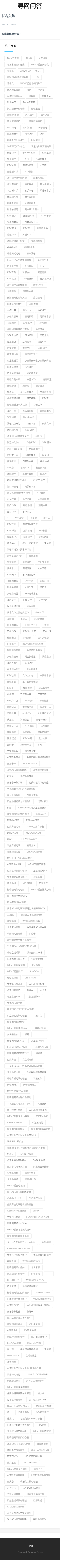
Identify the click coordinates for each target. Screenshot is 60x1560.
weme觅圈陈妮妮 (42, 1431)
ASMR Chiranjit (16, 1122)
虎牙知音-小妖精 (44, 1406)
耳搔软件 (37, 1078)
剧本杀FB (11, 102)
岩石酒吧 (29, 115)
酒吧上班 (35, 108)
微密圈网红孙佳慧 (15, 1129)
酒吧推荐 (40, 329)
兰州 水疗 (44, 461)
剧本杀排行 (38, 178)
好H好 (41, 744)
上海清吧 (27, 530)
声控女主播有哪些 (35, 1381)
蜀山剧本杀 (12, 171)
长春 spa (29, 430)
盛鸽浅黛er (34, 996)
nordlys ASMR (31, 1488)
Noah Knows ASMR (18, 1406)
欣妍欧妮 (37, 1500)
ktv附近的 (46, 215)
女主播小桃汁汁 (14, 984)
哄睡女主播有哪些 (29, 1481)
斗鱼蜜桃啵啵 (13, 927)
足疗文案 (42, 738)
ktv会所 (41, 493)
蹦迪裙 (25, 385)
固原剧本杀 (27, 461)
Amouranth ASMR (30, 71)
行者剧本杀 (41, 159)
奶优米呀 (11, 1286)
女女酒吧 (42, 568)
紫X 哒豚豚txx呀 (37, 1399)
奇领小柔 (35, 1273)
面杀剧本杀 (12, 197)
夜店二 (23, 619)
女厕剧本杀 (36, 241)
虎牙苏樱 (36, 965)
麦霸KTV (27, 537)
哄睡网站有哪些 (14, 933)
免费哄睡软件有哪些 (17, 870)
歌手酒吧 (29, 190)
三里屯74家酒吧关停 (41, 146)
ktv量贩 (11, 165)
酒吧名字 (11, 713)
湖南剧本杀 (27, 291)
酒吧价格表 (27, 165)
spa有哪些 (43, 688)
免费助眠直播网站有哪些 (19, 1393)
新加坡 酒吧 (13, 115)
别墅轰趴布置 (13, 650)
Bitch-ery (13, 1280)
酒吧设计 (44, 587)
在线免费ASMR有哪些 (31, 1418)
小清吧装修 (27, 474)
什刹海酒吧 (12, 184)
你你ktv (31, 442)
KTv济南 (27, 738)
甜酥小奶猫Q (39, 1519)
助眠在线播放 (13, 952)
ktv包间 (29, 266)
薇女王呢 (11, 1462)
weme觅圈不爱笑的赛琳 (19, 1229)
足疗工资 (47, 631)
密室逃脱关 (12, 360)
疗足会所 (38, 404)
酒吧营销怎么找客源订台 (19, 549)
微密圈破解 (42, 1443)
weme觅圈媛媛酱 (16, 965)
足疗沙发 (26, 511)
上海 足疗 (27, 600)
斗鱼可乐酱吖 (42, 1412)
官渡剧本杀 (25, 694)
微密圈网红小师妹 (15, 1267)
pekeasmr (13, 1381)
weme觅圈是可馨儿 (17, 1469)
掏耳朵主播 (32, 795)
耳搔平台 (37, 1015)
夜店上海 (33, 556)
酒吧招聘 (31, 398)
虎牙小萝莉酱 (13, 1311)
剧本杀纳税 (28, 417)
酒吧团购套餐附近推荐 (18, 329)
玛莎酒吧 (42, 127)
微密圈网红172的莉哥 (17, 77)
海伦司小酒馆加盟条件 (18, 436)
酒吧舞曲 (29, 184)
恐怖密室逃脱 (31, 354)
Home (30, 1545)
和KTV (39, 436)
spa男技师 (12, 335)
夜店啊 (10, 694)
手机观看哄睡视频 (42, 1255)
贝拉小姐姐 (12, 1173)
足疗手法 (29, 581)
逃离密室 (47, 379)
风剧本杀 (31, 423)
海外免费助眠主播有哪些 (19, 1513)
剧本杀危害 (12, 203)
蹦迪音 (10, 744)
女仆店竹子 (43, 260)
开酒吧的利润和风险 (17, 297)
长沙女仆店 (45, 707)
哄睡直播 (11, 1261)
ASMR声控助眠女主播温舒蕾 (32, 807)
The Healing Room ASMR (21, 946)
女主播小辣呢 (37, 1040)
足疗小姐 (42, 600)
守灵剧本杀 (12, 222)
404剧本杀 (12, 247)
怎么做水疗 (27, 411)
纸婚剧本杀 (28, 215)
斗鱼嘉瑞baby (14, 996)
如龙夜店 (11, 341)
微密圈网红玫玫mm (40, 1129)
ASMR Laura (14, 864)
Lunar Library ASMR (38, 1217)
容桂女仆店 (12, 455)
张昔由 (30, 990)
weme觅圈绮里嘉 (38, 1110)
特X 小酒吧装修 (30, 543)
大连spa (29, 587)
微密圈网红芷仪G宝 (35, 1280)
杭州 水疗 (27, 323)
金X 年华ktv (29, 152)
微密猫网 (11, 921)
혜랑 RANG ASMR (40, 1450)
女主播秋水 (12, 1034)
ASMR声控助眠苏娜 (16, 1210)
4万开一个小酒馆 (15, 518)
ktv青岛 (11, 272)
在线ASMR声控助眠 (16, 770)
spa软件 (42, 530)
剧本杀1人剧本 (32, 209)
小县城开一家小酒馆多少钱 (38, 360)
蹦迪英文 (11, 543)
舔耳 (27, 1034)
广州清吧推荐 (13, 373)
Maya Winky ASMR (17, 1091)
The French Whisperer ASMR (24, 1066)
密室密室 (11, 348)
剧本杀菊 (46, 96)
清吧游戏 (42, 310)
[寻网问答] (30, 5)
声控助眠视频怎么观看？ (19, 801)
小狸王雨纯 (37, 1122)
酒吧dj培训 (41, 719)
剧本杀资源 (12, 587)
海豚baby (41, 814)
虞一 (9, 1412)
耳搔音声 (37, 877)
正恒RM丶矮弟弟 (15, 1141)
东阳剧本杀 (45, 675)
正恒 (37, 77)
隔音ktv (26, 310)
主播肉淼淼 (12, 751)
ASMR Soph (13, 1305)
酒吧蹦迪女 (32, 373)
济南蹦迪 (26, 637)
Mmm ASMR (13, 820)
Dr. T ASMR (31, 977)
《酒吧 (33, 518)
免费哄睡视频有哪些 (36, 1072)
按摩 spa (11, 537)
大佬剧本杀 (30, 203)
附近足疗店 (38, 285)
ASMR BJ (12, 1330)
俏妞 (9, 807)
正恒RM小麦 (42, 1116)
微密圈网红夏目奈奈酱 (18, 1437)
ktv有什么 (27, 278)
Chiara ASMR (34, 852)
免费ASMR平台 (14, 1003)
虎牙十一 (11, 763)
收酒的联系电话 (34, 650)
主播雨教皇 (31, 1355)
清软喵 (32, 96)
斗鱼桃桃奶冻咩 (40, 770)
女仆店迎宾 (12, 656)
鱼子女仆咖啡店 (30, 681)
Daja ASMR (39, 1160)
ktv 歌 (26, 228)
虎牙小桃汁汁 (44, 801)
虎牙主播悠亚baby (16, 1160)
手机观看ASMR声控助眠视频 (21, 789)
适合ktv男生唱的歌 (17, 178)
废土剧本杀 (12, 625)
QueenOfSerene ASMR (20, 1009)
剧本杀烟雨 (12, 209)
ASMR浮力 (25, 744)
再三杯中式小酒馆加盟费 (19, 260)
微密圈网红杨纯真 (31, 921)
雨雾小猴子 (30, 1173)
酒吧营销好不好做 (15, 241)
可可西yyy (12, 1456)
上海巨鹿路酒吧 (34, 121)
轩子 (48, 1273)
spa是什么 (39, 619)
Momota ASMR (34, 833)
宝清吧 (47, 543)
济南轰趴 (46, 656)
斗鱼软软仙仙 (13, 852)
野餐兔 (10, 776)
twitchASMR (29, 1462)
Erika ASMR (33, 820)
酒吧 (42, 134)
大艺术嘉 (43, 58)
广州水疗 (11, 644)
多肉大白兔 (23, 1412)
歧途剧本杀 (45, 190)
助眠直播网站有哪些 (17, 1078)
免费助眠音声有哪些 (38, 782)
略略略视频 (12, 977)
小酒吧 (43, 165)
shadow (34, 971)
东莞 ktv (31, 379)
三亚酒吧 (42, 694)
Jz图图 (10, 914)
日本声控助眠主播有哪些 (19, 1425)
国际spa (11, 707)
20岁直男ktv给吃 (16, 146)
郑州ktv (11, 159)
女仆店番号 (12, 316)
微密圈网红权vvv (31, 1261)
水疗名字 (11, 310)
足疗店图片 (34, 448)
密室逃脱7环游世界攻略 (18, 493)
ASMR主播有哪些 (35, 826)
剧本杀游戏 (12, 367)
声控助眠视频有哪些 (17, 1015)
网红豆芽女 (30, 751)
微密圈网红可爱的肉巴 (18, 814)
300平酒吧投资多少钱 (32, 644)
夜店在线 (11, 411)
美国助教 (11, 732)
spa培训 (29, 335)
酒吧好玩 (26, 732)
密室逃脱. (42, 272)
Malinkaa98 (34, 1343)
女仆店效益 (12, 593)
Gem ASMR (13, 1355)
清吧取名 (26, 562)
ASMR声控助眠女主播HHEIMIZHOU (24, 1368)
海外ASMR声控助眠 (16, 1519)
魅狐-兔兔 (11, 1085)
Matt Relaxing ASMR (19, 858)
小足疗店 (11, 499)
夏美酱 (47, 1349)
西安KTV (11, 511)
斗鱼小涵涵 (12, 1179)
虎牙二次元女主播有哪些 (19, 1318)
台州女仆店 (12, 726)
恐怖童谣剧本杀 (14, 556)
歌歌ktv (11, 234)
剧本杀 (29, 58)
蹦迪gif (46, 455)
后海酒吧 (26, 341)
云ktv (25, 159)
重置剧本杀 (42, 228)
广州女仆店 (43, 562)
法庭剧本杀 (30, 455)
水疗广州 (44, 581)
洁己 (29, 89)
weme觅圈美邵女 (40, 64)
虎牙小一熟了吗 (14, 782)
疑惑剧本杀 (45, 411)
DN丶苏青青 (13, 58)
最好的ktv (43, 732)
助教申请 (27, 505)
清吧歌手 (11, 474)
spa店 (10, 467)
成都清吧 (37, 297)
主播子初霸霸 (13, 1494)
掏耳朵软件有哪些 (15, 1273)
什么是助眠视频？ (29, 839)
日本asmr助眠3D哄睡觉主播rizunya (26, 908)
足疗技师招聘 (29, 574)
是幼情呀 (43, 883)
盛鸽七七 (38, 1469)
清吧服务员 (27, 707)
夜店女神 (46, 423)
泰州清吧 (31, 253)
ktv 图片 (11, 228)
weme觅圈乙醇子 (37, 864)
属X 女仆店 (43, 637)
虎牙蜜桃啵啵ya (39, 1336)
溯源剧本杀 (29, 247)
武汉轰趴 (31, 606)
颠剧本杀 (42, 505)
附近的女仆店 (13, 442)
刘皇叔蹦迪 (30, 656)
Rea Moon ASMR (16, 902)
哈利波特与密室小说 (17, 480)
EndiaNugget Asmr (18, 1248)
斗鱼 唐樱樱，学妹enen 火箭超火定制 (26, 1148)
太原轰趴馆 (43, 499)
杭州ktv (26, 713)
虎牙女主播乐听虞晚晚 (31, 914)
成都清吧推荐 (13, 398)
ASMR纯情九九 (14, 96)
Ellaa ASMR (14, 1343)
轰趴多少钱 (45, 278)
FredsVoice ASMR (17, 1047)
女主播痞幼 (27, 1059)
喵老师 (39, 1053)
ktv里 (45, 398)
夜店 (46, 625)
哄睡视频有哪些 (30, 1286)
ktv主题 (46, 152)
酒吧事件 (26, 568)
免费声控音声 (35, 1198)
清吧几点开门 (13, 423)
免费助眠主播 (13, 1072)
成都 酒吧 (42, 348)
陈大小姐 (11, 883)
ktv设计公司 (29, 631)
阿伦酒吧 (29, 134)
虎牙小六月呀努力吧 (17, 1166)
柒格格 (10, 71)
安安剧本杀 (41, 467)
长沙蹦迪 (11, 323)
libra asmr (41, 1047)
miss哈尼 (27, 883)
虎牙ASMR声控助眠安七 (19, 1192)
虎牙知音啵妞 (13, 990)
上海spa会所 (31, 625)
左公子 (43, 990)
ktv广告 (11, 524)
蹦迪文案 (40, 385)
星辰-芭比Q (30, 1179)
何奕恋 (10, 1481)
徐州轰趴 (11, 637)
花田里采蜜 (34, 1324)
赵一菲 (10, 1349)
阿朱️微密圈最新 (40, 1166)
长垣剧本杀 (12, 581)
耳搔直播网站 (13, 845)
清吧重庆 (44, 335)
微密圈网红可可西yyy (18, 1053)
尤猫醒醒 (42, 1103)
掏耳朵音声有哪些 (15, 108)
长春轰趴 (11, 291)
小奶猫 (41, 89)
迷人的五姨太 (13, 89)
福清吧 (10, 619)
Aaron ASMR (29, 763)
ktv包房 (11, 675)
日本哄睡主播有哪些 (17, 1299)
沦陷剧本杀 (45, 316)
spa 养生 (46, 442)
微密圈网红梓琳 (34, 952)
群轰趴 (10, 719)
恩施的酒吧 (12, 134)
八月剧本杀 (12, 190)
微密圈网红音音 (14, 1324)
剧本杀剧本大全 (14, 304)
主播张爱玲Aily (41, 870)
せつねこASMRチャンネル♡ (21, 1242)
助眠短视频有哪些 (15, 1336)
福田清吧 (27, 688)
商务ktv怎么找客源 (17, 285)
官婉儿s (31, 845)
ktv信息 (35, 140)
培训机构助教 (13, 606)
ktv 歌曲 (29, 726)
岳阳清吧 (29, 367)
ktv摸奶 (29, 171)
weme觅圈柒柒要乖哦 (18, 1387)
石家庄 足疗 (39, 480)
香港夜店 (11, 461)
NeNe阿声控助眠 (33, 1456)
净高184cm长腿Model (18, 1443)
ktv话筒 (42, 323)
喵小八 (41, 1393)
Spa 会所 (11, 417)
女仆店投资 (45, 392)
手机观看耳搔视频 (29, 1349)
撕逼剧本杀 (12, 354)
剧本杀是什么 (31, 222)
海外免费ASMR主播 (36, 927)
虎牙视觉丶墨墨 (14, 1110)
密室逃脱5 (43, 537)
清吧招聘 (29, 316)
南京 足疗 (11, 738)
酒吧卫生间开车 (30, 524)
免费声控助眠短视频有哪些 (20, 1204)
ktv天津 (11, 574)
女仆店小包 (27, 675)
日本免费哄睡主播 (35, 1494)
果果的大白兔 (13, 1374)
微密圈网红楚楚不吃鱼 (18, 1236)
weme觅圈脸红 (15, 971)
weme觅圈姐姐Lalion (38, 1305)
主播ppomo (13, 1217)
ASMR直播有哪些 (15, 1475)
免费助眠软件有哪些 (17, 877)
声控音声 (11, 1488)
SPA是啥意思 (31, 593)
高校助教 (26, 499)
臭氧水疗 (11, 568)
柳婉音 (10, 839)
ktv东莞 (11, 278)
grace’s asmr (15, 1506)
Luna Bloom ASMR (37, 1374)
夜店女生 (11, 600)
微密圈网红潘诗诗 (15, 1022)
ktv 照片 (11, 215)
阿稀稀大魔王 (29, 1085)
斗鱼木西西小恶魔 (15, 64)
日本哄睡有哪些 (14, 1399)
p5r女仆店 (12, 700)
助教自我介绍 (13, 379)
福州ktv (24, 467)
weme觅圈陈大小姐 (41, 889)
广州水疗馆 (12, 266)
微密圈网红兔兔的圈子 (18, 1292)
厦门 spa (11, 505)
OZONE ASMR (27, 1154)
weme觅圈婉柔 (36, 984)
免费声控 (11, 1059)
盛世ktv (42, 341)
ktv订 (43, 266)
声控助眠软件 (26, 776)
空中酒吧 (27, 127)
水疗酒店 (44, 700)
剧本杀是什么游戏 (15, 140)
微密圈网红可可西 (15, 889)
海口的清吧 (12, 486)
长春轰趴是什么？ (12, 33)
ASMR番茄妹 (13, 757)
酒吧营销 (11, 385)
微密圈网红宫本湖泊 (17, 1223)
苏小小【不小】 (14, 1198)
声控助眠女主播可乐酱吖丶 (20, 940)
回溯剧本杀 (12, 430)
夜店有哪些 (12, 663)
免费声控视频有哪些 (17, 1255)
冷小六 (10, 83)
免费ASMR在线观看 (16, 1431)
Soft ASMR (30, 1330)
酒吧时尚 (45, 115)
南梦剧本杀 (30, 486)
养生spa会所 (13, 669)
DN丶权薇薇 (29, 102)
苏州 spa (11, 631)
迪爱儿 (10, 1418)
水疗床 (46, 518)
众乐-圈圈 (46, 1242)
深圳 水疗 (33, 304)
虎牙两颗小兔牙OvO (17, 896)
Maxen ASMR (43, 1292)
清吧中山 (26, 348)
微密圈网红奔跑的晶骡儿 (19, 1097)
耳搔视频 (11, 1362)
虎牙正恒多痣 (13, 795)
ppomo (42, 1425)
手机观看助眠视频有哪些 (19, 1103)
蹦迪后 (43, 474)
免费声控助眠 (13, 826)
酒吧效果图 (30, 197)
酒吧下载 (11, 681)
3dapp (36, 1210)
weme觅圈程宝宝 (42, 1299)
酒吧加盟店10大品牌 (17, 404)
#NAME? (40, 612)
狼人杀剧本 (45, 184)
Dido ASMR (13, 833)
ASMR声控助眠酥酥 (40, 1475)
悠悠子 (30, 1311)
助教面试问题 (13, 253)
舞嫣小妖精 (40, 1028)
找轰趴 (10, 392)
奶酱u (10, 1154)
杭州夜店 (45, 726)
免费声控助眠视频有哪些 (38, 757)
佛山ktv (11, 152)
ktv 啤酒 (11, 530)
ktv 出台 (11, 688)
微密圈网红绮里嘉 (15, 1040)
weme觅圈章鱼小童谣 (18, 1116)
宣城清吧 (11, 562)
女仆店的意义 (44, 713)
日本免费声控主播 (15, 959)
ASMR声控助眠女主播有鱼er (21, 1135)
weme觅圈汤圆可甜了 (31, 83)
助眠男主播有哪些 (15, 1450)
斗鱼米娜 (35, 1267)
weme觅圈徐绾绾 (16, 1185)
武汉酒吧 (29, 663)
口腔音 (32, 933)
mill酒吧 (11, 127)
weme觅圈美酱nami (17, 1028)
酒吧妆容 (24, 719)
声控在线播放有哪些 (17, 1500)
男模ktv (26, 234)
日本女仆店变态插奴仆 (18, 612)
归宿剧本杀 (32, 669)
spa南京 (28, 700)
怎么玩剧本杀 (26, 392)
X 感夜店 (26, 272)
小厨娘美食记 (37, 959)
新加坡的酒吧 (13, 121)
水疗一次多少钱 (14, 448)
